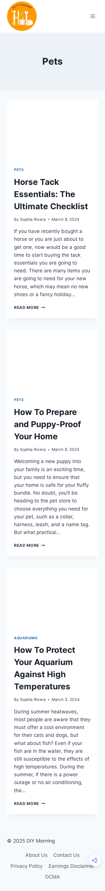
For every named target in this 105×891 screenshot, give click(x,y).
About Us (36, 855)
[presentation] (52, 130)
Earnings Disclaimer (71, 866)
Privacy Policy (26, 866)
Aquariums (25, 638)
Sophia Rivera (33, 219)
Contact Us (66, 855)
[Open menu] (92, 16)
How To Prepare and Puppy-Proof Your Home (47, 424)
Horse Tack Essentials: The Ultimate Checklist (51, 194)
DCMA (52, 877)
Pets (19, 169)
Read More (29, 307)
